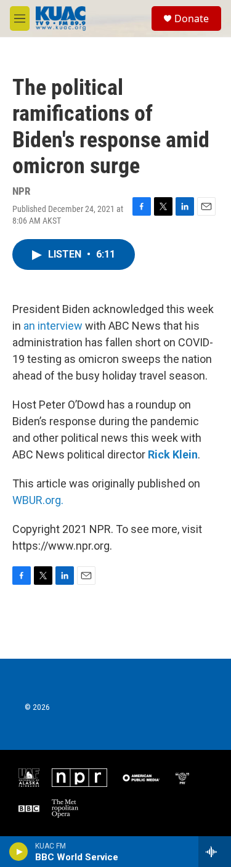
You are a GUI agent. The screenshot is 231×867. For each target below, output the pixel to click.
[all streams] (214, 851)
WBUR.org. (37, 500)
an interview (53, 325)
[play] (18, 851)
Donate (191, 18)
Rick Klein (173, 454)
